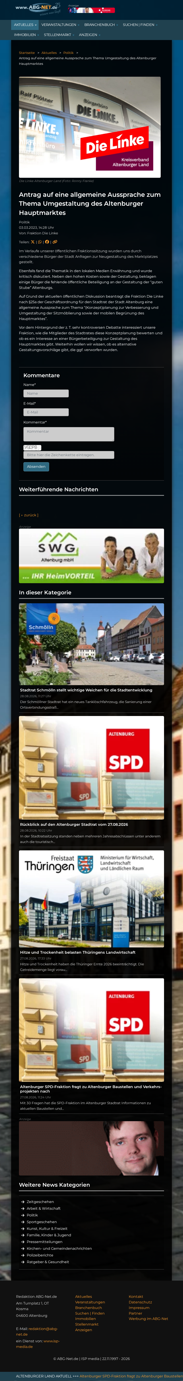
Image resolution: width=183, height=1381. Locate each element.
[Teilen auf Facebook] (47, 242)
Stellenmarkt (87, 1324)
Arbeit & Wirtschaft (44, 1208)
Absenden (36, 466)
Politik (68, 53)
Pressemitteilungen (44, 1242)
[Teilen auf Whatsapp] (40, 242)
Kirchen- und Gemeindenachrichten (59, 1248)
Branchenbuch (88, 1308)
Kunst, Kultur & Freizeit (47, 1228)
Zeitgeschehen (40, 1202)
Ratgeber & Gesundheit (48, 1262)
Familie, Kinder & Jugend (49, 1235)
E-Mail (29, 403)
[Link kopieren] (55, 242)
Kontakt (136, 1296)
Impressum (139, 1308)
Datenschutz (140, 1302)
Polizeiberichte (40, 1255)
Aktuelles (49, 53)
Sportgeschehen (42, 1222)
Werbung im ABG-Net (148, 1319)
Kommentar (35, 422)
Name (29, 385)
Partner (135, 1313)
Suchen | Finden (90, 1313)
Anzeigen (83, 1330)
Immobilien (85, 1319)
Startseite (27, 53)
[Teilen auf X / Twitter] (32, 242)
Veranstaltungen (90, 1302)
